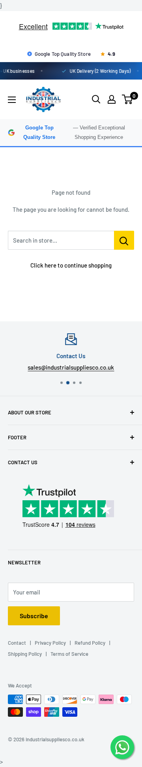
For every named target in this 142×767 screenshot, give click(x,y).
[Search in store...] (124, 240)
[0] (128, 99)
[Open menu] (12, 100)
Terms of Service (69, 654)
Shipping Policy (25, 654)
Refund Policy (90, 643)
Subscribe (34, 615)
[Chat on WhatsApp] (122, 747)
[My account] (112, 99)
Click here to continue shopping (71, 265)
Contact (17, 643)
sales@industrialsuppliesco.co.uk (71, 367)
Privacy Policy (50, 643)
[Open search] (96, 99)
